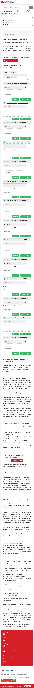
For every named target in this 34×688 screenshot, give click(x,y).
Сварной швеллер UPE (10, 365)
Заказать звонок (5, 13)
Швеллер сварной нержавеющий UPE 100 (17, 103)
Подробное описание (10, 61)
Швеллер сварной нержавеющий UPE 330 (17, 298)
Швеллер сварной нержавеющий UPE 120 (17, 122)
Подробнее (21, 686)
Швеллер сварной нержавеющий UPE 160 (17, 161)
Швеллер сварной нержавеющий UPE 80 (17, 83)
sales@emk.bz (15, 13)
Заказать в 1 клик (17, 460)
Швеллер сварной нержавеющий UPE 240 (17, 239)
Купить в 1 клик (25, 99)
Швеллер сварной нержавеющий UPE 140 (17, 142)
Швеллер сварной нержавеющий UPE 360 (17, 318)
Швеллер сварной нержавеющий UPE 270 (17, 259)
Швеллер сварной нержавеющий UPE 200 (17, 200)
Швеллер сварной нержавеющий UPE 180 (17, 181)
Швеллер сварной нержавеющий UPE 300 (17, 278)
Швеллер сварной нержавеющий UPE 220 (17, 220)
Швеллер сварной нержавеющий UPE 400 (17, 337)
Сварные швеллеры (9, 510)
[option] (5, 17)
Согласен (27, 686)
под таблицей (25, 57)
